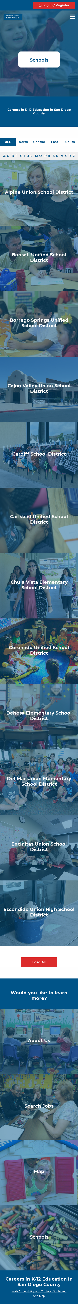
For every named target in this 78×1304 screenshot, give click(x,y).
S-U (56, 157)
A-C (6, 157)
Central (40, 143)
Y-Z (72, 157)
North (25, 143)
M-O (39, 157)
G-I (23, 157)
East (56, 143)
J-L (30, 157)
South (71, 143)
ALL (10, 142)
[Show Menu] (72, 16)
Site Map (39, 1296)
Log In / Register (55, 5)
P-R (47, 157)
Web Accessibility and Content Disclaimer (39, 1291)
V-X (64, 157)
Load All (39, 962)
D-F (15, 157)
